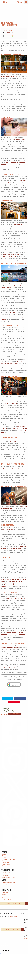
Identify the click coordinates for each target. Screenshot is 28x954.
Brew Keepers (20, 562)
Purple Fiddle (11, 312)
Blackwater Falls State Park (9, 256)
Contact (4, 854)
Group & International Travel (8, 882)
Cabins (3, 895)
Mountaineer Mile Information (9, 877)
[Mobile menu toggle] (26, 2)
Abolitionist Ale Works (13, 333)
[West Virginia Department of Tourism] (4, 2)
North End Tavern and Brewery (16, 598)
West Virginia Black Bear (19, 428)
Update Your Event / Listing (8, 874)
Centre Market (5, 579)
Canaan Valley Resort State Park (11, 254)
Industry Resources (6, 872)
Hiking (3, 897)
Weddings (4, 884)
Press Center (5, 860)
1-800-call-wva (4, 714)
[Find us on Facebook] (14, 730)
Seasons (4, 894)
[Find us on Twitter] (14, 786)
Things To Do (5, 892)
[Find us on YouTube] (14, 837)
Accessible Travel (6, 864)
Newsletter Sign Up (14, 713)
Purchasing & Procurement (8, 859)
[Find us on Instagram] (14, 759)
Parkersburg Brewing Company (10, 647)
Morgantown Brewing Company (10, 468)
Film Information (6, 862)
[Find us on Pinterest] (14, 812)
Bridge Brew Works (20, 139)
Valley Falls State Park (15, 548)
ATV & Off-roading (6, 899)
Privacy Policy (13, 916)
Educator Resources (6, 865)
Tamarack (3, 104)
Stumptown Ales (19, 224)
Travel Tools (5, 875)
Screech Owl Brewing (11, 403)
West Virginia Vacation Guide (9, 667)
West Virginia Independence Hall (17, 583)
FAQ (3, 855)
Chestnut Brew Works (16, 441)
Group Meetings (6, 885)
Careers (4, 857)
